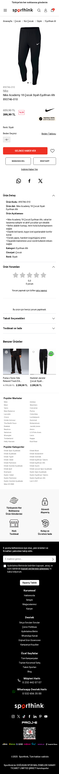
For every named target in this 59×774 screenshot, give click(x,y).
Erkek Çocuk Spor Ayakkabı (41, 469)
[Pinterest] (40, 716)
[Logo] (23, 10)
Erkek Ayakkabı (10, 454)
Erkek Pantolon (10, 463)
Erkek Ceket (8, 460)
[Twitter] (18, 716)
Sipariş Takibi (29, 582)
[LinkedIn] (34, 716)
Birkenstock (34, 423)
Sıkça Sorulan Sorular (29, 622)
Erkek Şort (8, 469)
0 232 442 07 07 (31, 682)
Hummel (33, 420)
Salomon (7, 432)
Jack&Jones (35, 426)
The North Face (10, 423)
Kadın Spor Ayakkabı (38, 472)
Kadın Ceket (9, 475)
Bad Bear (33, 441)
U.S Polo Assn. (36, 432)
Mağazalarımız (30, 604)
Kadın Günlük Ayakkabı (13, 481)
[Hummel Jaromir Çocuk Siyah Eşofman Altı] (43, 381)
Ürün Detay (9, 195)
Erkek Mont (34, 451)
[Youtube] (45, 716)
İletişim (29, 600)
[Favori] (52, 150)
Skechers (33, 405)
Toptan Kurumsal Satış (29, 663)
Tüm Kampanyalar (29, 658)
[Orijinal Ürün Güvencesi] (47, 119)
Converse (33, 408)
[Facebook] (29, 716)
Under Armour (9, 420)
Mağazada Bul (18, 161)
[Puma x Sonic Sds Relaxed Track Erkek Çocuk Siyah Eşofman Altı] (16, 381)
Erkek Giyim (34, 466)
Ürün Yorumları (11, 266)
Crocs (6, 417)
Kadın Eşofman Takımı (39, 475)
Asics (32, 429)
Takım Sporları (29, 667)
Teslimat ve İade (12, 328)
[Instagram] (13, 716)
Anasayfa (7, 21)
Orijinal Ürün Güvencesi (29, 640)
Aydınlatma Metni (29, 631)
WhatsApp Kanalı (29, 636)
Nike (5, 90)
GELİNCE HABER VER (25, 151)
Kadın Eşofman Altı (37, 478)
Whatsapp (44, 161)
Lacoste (7, 414)
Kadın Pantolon (10, 478)
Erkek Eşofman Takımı (39, 460)
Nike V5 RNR (9, 484)
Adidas (33, 402)
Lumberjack (34, 417)
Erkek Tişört (8, 457)
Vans (6, 408)
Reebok (7, 426)
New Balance (9, 411)
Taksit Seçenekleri (14, 318)
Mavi (6, 405)
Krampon (7, 472)
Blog (30, 671)
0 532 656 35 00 (31, 693)
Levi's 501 (34, 481)
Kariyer (29, 609)
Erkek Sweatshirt (36, 454)
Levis (32, 435)
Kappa (32, 438)
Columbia (34, 414)
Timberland (8, 438)
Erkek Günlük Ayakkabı (13, 466)
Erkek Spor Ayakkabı (12, 451)
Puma (32, 411)
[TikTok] (24, 716)
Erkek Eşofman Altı (37, 463)
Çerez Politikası (29, 627)
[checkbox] (5, 566)
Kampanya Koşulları (29, 644)
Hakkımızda (29, 595)
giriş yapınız (41, 290)
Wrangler (7, 435)
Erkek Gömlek (35, 457)
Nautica (7, 429)
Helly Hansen (9, 441)
